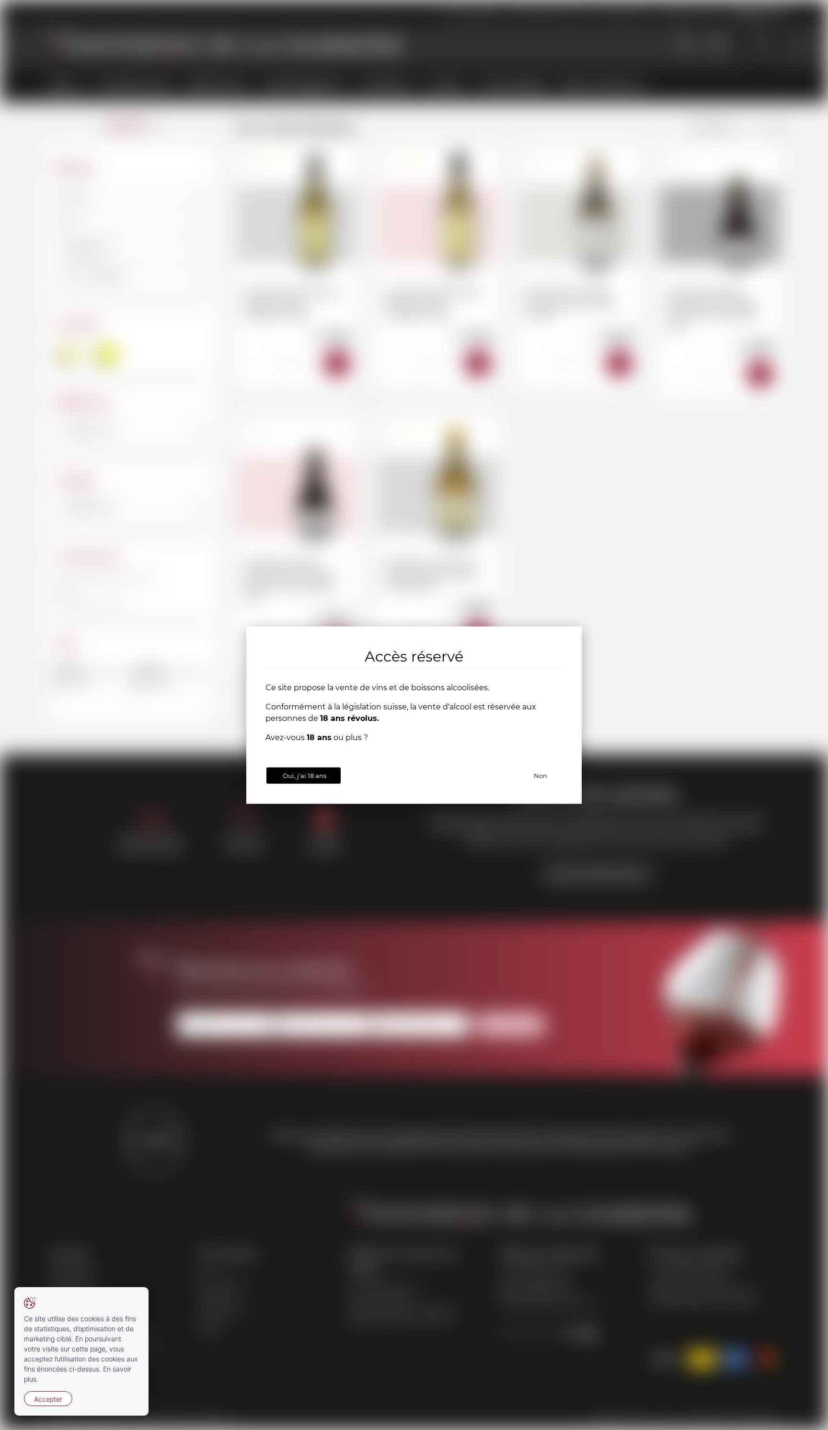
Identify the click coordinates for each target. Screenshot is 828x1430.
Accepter (48, 1399)
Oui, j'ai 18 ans (304, 775)
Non (540, 775)
